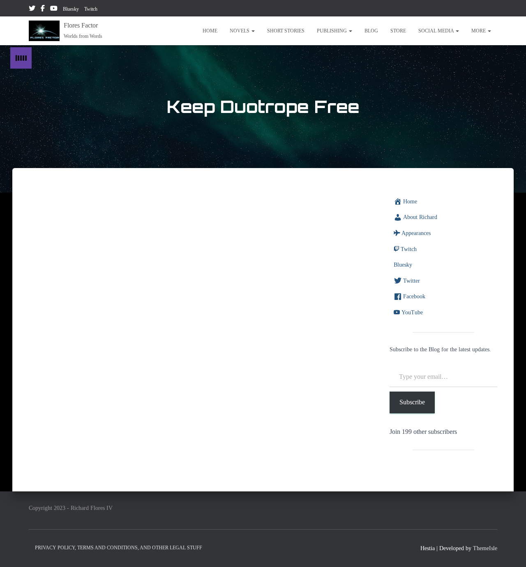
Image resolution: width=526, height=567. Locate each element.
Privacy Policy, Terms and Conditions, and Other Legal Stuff (118, 548)
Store (398, 31)
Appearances (416, 233)
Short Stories (286, 31)
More (479, 31)
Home (210, 31)
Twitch (90, 9)
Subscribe (412, 402)
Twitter (32, 9)
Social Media (436, 31)
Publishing (332, 31)
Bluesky (71, 9)
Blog (371, 31)
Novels (240, 31)
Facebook (43, 9)
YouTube (54, 9)
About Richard (420, 217)
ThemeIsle (485, 548)
